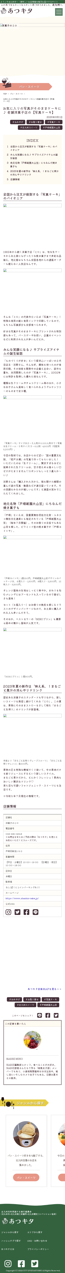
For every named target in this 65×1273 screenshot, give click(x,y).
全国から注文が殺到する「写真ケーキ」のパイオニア (32, 148)
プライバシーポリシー (38, 1249)
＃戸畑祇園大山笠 (51, 127)
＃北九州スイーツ (28, 127)
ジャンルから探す (10, 1232)
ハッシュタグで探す (11, 1241)
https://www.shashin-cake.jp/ (22, 898)
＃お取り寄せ (35, 122)
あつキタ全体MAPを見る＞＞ (45, 989)
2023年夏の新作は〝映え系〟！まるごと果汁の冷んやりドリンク (33, 172)
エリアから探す (34, 1232)
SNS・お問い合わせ (37, 1241)
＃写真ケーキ (53, 122)
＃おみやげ (17, 122)
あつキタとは (7, 1249)
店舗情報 (14, 179)
